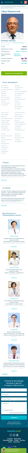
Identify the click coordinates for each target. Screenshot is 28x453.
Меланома (17, 85)
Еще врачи (5, 374)
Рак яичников (4, 114)
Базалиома (17, 128)
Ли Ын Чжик (14, 236)
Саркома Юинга (5, 143)
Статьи (10, 441)
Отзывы (16, 440)
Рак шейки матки (5, 103)
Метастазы (4, 116)
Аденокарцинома (5, 124)
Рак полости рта (5, 97)
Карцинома (18, 135)
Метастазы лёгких (19, 137)
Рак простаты (4, 104)
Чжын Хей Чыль (14, 361)
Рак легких (17, 104)
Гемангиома (4, 126)
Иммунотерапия (19, 116)
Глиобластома (4, 147)
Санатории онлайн (8, 440)
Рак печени (18, 108)
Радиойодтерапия (19, 122)
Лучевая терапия (5, 129)
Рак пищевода (4, 87)
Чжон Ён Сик (14, 267)
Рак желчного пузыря (6, 135)
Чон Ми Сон (14, 298)
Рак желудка (4, 85)
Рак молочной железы (7, 89)
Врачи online (17, 438)
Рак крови (3, 149)
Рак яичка (3, 153)
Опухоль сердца (5, 120)
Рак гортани (18, 103)
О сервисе (10, 438)
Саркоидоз (17, 139)
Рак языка (3, 145)
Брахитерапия (18, 118)
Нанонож (17, 120)
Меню (2, 2)
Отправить (14, 417)
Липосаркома (4, 128)
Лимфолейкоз (4, 151)
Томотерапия (18, 126)
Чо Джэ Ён (14, 330)
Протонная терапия (20, 112)
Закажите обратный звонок (14, 423)
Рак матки (3, 91)
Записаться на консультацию (14, 73)
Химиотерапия (5, 122)
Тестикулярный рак (20, 129)
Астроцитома (18, 141)
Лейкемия (3, 93)
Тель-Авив (24, 63)
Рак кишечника (19, 106)
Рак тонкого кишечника (21, 91)
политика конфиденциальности (17, 412)
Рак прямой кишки (19, 93)
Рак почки (3, 95)
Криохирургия (18, 114)
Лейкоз (3, 137)
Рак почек (17, 133)
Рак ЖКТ (3, 133)
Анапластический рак (20, 124)
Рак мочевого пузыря (6, 118)
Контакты (22, 440)
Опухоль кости (5, 112)
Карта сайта (16, 441)
